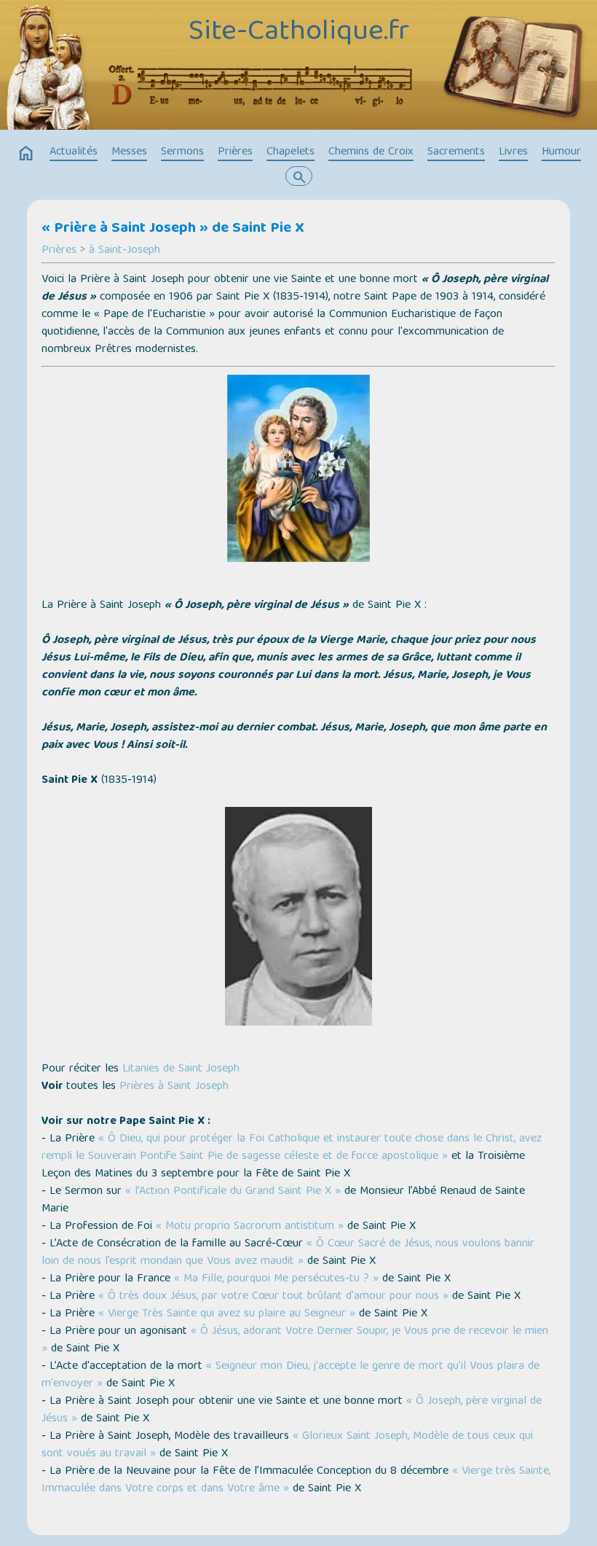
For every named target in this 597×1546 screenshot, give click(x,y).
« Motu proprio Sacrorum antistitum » (250, 1227)
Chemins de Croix (371, 152)
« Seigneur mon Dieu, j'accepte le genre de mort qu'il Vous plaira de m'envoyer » (290, 1375)
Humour (561, 152)
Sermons (182, 152)
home (26, 153)
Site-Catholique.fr (299, 33)
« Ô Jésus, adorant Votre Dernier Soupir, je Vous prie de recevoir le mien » (294, 1340)
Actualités (74, 152)
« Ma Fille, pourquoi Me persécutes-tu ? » (276, 1279)
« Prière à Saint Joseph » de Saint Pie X (172, 229)
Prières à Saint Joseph (174, 1087)
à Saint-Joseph (124, 251)
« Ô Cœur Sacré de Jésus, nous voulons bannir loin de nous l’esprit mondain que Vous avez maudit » (287, 1253)
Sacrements (456, 152)
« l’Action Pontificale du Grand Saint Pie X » (234, 1192)
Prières (235, 152)
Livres (513, 152)
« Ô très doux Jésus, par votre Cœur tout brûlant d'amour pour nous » (273, 1297)
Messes (129, 152)
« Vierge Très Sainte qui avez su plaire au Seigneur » (226, 1314)
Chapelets (290, 152)
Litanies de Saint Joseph (181, 1069)
